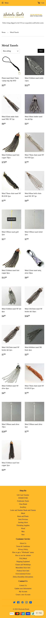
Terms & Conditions (23, 546)
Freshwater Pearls (23, 501)
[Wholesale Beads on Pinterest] (22, 603)
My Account (23, 591)
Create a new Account (23, 595)
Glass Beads (23, 504)
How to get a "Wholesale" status (23, 552)
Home (4, 32)
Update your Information (23, 588)
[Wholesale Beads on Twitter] (14, 603)
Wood (23, 528)
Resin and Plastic (23, 516)
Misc (23, 531)
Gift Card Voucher (23, 495)
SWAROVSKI (23, 498)
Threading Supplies (23, 525)
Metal (23, 513)
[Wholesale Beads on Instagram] (26, 603)
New (23, 534)
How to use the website (23, 555)
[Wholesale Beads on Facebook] (18, 603)
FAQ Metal (23, 558)
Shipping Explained (23, 561)
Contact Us (23, 585)
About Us (23, 543)
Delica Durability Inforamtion (23, 577)
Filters (41, 51)
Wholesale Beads (23, 609)
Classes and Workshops (23, 564)
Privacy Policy (23, 549)
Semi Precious (23, 519)
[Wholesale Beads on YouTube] (30, 603)
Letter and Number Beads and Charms (23, 510)
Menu (6, 3)
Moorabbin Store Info (23, 568)
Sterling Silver (23, 522)
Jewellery (23, 507)
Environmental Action (23, 574)
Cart (42, 3)
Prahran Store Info (23, 571)
